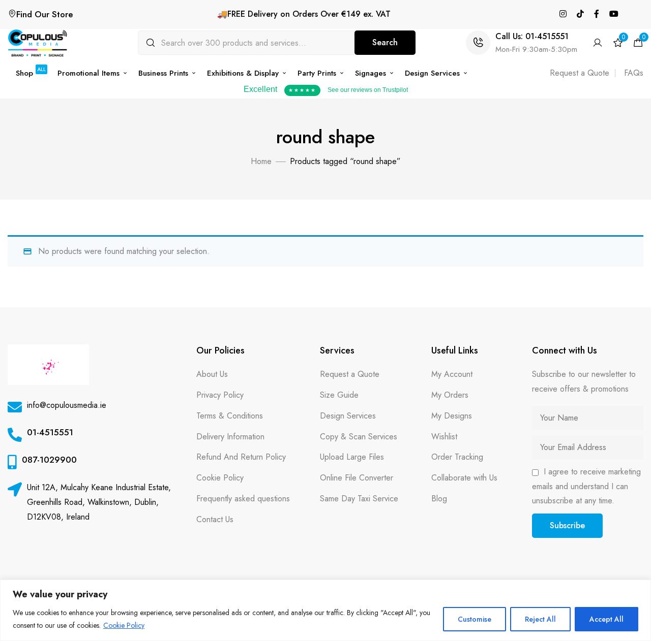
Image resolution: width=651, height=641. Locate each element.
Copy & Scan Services (358, 436)
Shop (31, 73)
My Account (451, 374)
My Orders (449, 395)
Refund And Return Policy (241, 457)
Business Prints (163, 73)
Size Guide (339, 395)
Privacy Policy (220, 395)
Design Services (432, 73)
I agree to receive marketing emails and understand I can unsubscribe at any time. (586, 486)
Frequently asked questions (243, 498)
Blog (439, 498)
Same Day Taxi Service (359, 498)
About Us (212, 374)
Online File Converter (356, 478)
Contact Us (214, 519)
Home (261, 161)
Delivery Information (230, 436)
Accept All (606, 619)
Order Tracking (457, 457)
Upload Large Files (352, 457)
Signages (370, 73)
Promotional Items (88, 73)
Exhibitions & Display (243, 73)
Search (385, 42)
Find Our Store (44, 14)
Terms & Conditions (229, 416)
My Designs (451, 416)
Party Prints (317, 73)
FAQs (633, 73)
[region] (325, 610)
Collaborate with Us (464, 478)
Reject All (540, 619)
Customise (474, 619)
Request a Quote (579, 73)
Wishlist (444, 436)
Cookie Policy (123, 625)
